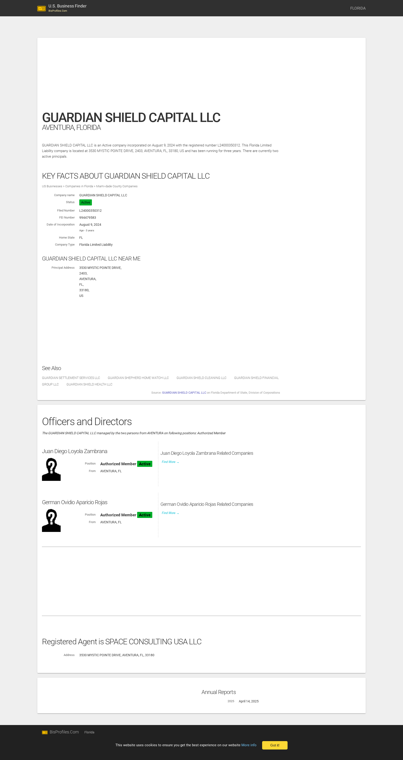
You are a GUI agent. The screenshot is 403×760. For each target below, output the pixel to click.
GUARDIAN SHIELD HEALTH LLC (89, 384)
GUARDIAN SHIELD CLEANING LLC (201, 378)
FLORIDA (358, 8)
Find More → (170, 462)
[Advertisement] (182, 76)
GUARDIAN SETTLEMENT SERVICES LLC (71, 378)
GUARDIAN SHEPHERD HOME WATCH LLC (138, 378)
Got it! (274, 745)
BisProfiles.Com (64, 731)
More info (249, 745)
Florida (89, 732)
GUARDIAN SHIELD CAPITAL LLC (184, 392)
